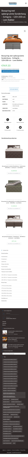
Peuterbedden (4, 266)
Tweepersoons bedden (6, 271)
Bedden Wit (16, 416)
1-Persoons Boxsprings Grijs (9, 79)
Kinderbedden (4, 253)
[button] (25, 31)
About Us (4, 450)
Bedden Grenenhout (16, 401)
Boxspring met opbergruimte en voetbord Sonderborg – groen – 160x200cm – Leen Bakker (14, 202)
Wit (14, 443)
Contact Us (9, 450)
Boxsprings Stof (16, 81)
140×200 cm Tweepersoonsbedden (9, 274)
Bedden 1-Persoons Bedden (9, 388)
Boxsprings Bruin (7, 428)
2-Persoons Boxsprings (18, 164)
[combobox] (14, 354)
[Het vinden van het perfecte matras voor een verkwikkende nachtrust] (4, 346)
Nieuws (4, 325)
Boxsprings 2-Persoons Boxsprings (11, 424)
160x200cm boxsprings (10, 164)
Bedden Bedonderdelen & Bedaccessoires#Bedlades (9, 393)
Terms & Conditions (15, 450)
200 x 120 (15, 96)
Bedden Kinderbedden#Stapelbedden (11, 412)
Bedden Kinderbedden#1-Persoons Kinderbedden (11, 407)
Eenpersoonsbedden (6, 269)
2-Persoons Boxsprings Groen (10, 385)
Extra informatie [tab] (14, 89)
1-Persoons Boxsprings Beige (10, 359)
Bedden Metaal (14, 414)
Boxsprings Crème (17, 428)
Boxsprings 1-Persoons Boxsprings (11, 421)
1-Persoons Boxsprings (10, 77)
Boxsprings (4, 282)
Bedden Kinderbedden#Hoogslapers (11, 409)
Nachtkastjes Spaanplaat (17, 440)
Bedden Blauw (14, 399)
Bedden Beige (6, 399)
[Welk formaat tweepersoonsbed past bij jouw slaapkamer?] (4, 339)
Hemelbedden (4, 256)
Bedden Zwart (6, 419)
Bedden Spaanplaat (7, 416)
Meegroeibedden (5, 264)
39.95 (14, 110)
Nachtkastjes (6, 440)
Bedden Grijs (20, 404)
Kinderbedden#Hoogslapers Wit (10, 438)
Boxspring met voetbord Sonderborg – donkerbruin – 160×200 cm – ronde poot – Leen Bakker (14, 167)
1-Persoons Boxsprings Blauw (10, 362)
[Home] (1, 22)
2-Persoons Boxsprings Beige (10, 373)
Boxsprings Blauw (17, 426)
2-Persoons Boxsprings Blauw (10, 376)
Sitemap (4, 321)
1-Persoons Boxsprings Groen (10, 371)
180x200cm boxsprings (6, 295)
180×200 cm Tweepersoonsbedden (9, 279)
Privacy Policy (22, 450)
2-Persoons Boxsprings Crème (10, 381)
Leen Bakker (15, 108)
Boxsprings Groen (17, 431)
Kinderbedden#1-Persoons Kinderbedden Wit (13, 436)
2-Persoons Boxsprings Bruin (10, 378)
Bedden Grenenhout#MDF (9, 404)
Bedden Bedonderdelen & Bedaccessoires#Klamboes (9, 397)
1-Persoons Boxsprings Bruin (10, 364)
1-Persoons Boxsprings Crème (10, 366)
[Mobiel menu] (26, 3)
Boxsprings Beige (7, 426)
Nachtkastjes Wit (7, 443)
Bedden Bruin (6, 401)
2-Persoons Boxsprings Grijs (9, 383)
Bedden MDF (6, 414)
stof (13, 99)
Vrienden (4, 323)
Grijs (13, 101)
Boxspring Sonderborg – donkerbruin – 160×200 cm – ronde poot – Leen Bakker (14, 237)
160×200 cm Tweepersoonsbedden (9, 277)
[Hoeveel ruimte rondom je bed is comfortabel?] (4, 332)
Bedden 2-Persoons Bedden (9, 390)
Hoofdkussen (4, 298)
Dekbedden (4, 300)
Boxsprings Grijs (9, 81)
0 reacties (15, 334)
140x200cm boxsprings (6, 290)
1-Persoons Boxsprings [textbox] (13, 353)
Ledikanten (3, 261)
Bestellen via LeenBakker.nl (10, 71)
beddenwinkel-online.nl (11, 318)
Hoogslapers (4, 259)
